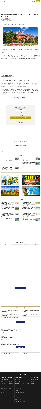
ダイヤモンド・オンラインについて (7, 377)
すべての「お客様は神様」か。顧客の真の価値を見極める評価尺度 (10, 311)
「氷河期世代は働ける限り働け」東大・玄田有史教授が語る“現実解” (31, 148)
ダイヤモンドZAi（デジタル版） (20, 385)
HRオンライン (17, 395)
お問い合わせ (3, 394)
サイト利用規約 (3, 385)
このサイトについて (4, 379)
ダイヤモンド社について (35, 377)
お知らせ (32, 385)
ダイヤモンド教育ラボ (18, 399)
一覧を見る (20, 321)
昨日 (15, 244)
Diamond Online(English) (19, 379)
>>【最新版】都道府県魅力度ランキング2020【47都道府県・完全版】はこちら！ (17, 24)
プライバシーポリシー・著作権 (6, 388)
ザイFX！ (16, 390)
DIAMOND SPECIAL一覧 (5, 353)
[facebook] (20, 375)
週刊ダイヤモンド (18, 381)
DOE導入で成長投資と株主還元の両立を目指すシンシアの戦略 (31, 311)
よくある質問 (3, 390)
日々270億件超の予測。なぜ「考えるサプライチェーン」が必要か (31, 315)
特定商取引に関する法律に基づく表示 (7, 386)
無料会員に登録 (20, 109)
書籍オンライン (17, 386)
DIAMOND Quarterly (18, 394)
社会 (1, 19)
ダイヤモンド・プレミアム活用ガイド (7, 383)
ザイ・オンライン (18, 388)
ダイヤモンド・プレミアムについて (7, 381)
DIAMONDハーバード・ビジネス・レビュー (22, 383)
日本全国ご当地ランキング (7, 19)
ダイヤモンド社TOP (34, 379)
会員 (35, 244)
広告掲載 (2, 392)
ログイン (33, 1)
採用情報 (32, 383)
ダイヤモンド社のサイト (19, 377)
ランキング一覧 (20, 288)
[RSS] (25, 375)
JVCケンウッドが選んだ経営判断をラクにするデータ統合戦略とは (10, 315)
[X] (16, 375)
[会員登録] (38, 1)
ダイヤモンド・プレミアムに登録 (20, 117)
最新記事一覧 (20, 347)
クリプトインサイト (18, 397)
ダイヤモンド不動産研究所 (19, 392)
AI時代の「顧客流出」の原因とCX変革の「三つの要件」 (10, 318)
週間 (25, 244)
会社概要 (32, 381)
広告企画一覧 (24, 353)
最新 (6, 244)
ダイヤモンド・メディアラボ (20, 401)
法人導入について (4, 395)
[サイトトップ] (4, 1)
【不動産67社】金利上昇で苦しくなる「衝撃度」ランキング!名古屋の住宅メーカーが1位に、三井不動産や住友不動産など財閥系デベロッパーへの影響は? (10, 149)
